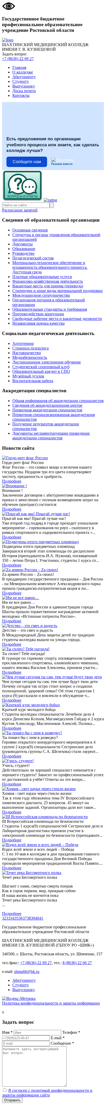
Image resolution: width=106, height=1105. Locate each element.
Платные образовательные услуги (42, 276)
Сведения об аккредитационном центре (47, 405)
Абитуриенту (24, 77)
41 (41, 918)
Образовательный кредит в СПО (41, 371)
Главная (19, 67)
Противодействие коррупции (38, 314)
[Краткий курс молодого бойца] (53, 705)
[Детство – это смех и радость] (53, 625)
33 (8, 918)
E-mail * (58, 1038)
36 (21, 918)
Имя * (7, 1032)
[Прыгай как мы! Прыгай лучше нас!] (53, 514)
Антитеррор (23, 343)
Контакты (21, 95)
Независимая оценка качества (38, 323)
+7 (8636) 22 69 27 (18, 58)
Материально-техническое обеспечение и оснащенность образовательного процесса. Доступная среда (49, 267)
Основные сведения (30, 230)
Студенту (20, 81)
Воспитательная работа (32, 381)
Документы (22, 244)
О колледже (22, 72)
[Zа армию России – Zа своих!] (53, 570)
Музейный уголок (28, 376)
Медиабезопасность (29, 357)
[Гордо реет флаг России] (53, 458)
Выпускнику (23, 86)
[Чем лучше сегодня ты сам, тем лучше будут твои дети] (53, 677)
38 (29, 918)
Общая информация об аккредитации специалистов (58, 400)
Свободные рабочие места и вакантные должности (57, 318)
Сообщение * (62, 1043)
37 (25, 918)
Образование (23, 248)
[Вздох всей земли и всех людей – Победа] (53, 844)
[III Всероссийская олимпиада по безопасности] (53, 817)
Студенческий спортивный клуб (40, 367)
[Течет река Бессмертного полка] (53, 872)
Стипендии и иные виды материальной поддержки (57, 290)
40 (37, 918)
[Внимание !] (53, 486)
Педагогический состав (33, 258)
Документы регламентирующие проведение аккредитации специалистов (51, 435)
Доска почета (24, 91)
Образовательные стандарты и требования (49, 309)
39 (33, 918)
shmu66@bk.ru (26, 971)
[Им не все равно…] (53, 597)
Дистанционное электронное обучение (46, 362)
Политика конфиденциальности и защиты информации (51, 1003)
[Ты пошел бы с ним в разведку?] (53, 733)
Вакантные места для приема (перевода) (47, 286)
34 (12, 918)
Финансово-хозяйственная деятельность (47, 281)
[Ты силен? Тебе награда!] (53, 649)
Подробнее (11, 481)
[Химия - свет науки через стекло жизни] (53, 789)
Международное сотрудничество (41, 295)
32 (4, 918)
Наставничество (26, 353)
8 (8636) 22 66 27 (77, 963)
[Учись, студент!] (53, 761)
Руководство (23, 253)
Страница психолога (30, 348)
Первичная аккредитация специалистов (47, 410)
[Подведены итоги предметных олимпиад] (53, 542)
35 (16, 918)
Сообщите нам (27, 161)
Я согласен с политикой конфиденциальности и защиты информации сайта (47, 1092)
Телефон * (71, 1032)
